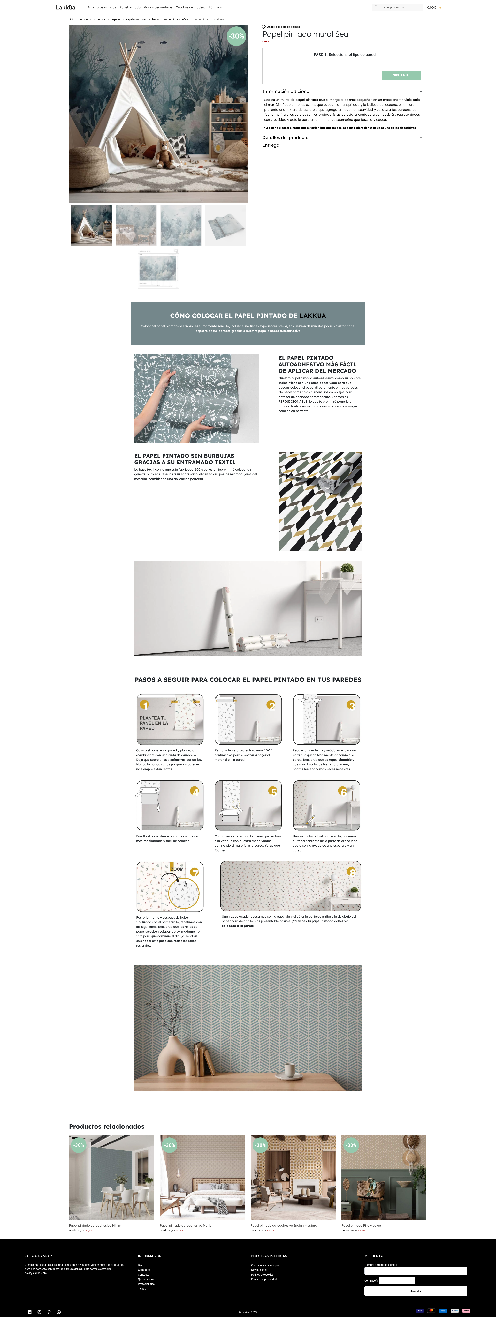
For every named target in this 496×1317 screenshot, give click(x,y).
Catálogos (144, 1269)
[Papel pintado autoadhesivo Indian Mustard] (293, 1177)
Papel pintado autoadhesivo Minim (95, 1225)
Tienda (142, 1288)
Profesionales (146, 1283)
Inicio (71, 19)
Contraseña (371, 1280)
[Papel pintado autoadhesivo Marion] (202, 1177)
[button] (435, 7)
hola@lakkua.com (36, 1273)
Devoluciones (259, 1269)
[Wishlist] (148, 1141)
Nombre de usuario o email (380, 1264)
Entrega (270, 145)
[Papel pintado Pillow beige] (383, 1177)
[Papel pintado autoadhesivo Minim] (111, 1177)
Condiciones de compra (265, 1265)
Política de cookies (262, 1274)
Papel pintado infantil (177, 19)
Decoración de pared (108, 19)
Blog (140, 1265)
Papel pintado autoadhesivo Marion (186, 1225)
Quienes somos (147, 1279)
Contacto (143, 1274)
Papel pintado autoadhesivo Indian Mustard (284, 1225)
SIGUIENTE (401, 75)
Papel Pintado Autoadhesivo (143, 19)
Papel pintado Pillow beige (361, 1225)
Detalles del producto (285, 137)
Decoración (85, 19)
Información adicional (286, 91)
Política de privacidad (264, 1279)
